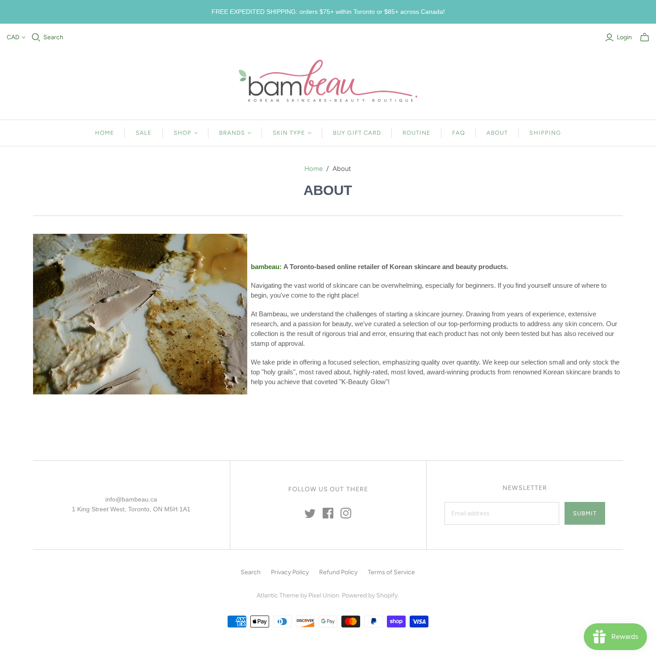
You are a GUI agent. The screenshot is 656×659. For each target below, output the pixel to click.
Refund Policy (338, 572)
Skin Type (289, 132)
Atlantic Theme (278, 595)
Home (104, 132)
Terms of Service (391, 572)
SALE (144, 132)
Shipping (545, 132)
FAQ (458, 132)
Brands (232, 132)
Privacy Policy (290, 572)
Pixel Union (323, 595)
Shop (182, 132)
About (497, 132)
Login (624, 37)
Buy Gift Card (357, 132)
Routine (417, 132)
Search (53, 37)
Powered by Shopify (370, 595)
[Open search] (36, 37)
